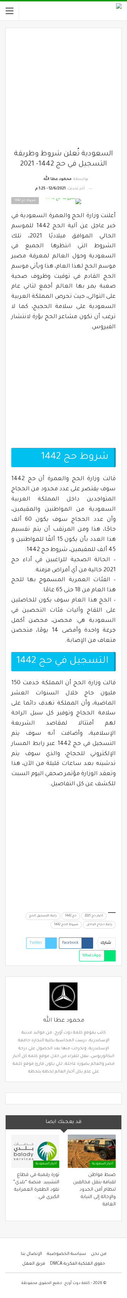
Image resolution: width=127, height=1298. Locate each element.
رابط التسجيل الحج (43, 916)
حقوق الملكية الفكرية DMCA (77, 1264)
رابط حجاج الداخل (99, 925)
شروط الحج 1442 (66, 925)
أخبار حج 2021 (94, 916)
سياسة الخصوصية (66, 1254)
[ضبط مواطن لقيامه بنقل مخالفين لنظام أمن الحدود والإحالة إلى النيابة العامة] (92, 1151)
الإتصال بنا (31, 1254)
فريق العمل (33, 1264)
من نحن (99, 1254)
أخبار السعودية (102, 1164)
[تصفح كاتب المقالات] (63, 996)
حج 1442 (71, 916)
